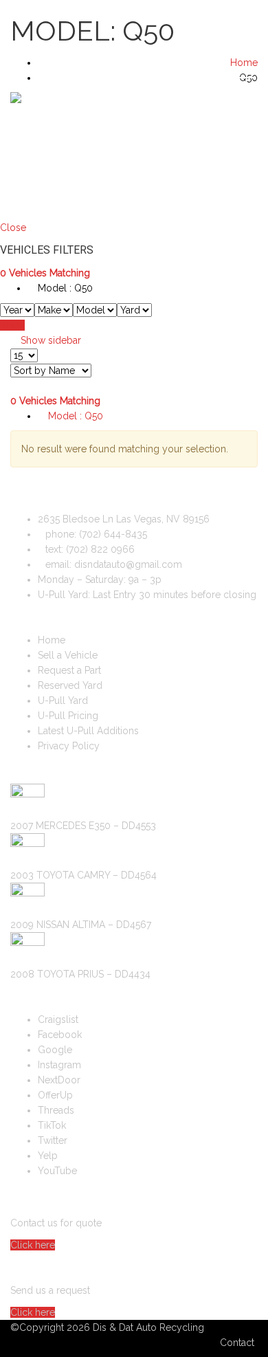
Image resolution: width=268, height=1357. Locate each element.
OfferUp (55, 1095)
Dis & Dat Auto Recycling (148, 1327)
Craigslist (58, 1019)
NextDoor (59, 1079)
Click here (32, 1244)
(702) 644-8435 (223, 36)
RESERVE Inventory (211, 152)
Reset (12, 325)
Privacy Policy (69, 745)
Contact (237, 1342)
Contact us (255, 152)
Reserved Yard (70, 685)
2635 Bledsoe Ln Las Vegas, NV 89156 (124, 519)
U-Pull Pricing (68, 715)
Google (55, 1049)
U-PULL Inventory (233, 152)
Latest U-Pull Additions (88, 730)
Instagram (59, 1064)
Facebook (60, 1034)
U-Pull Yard (63, 700)
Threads (56, 1110)
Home (51, 640)
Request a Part (189, 152)
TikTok (52, 1125)
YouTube (57, 1170)
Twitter (52, 1140)
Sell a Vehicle (51, 152)
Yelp (48, 1155)
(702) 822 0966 (100, 549)
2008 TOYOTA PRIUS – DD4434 (80, 974)
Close (13, 227)
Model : (64, 288)
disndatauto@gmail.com (128, 564)
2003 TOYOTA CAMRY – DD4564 (83, 875)
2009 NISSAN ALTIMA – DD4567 (80, 924)
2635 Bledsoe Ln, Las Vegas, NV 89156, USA (118, 14)
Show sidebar (49, 340)
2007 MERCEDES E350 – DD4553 (83, 825)
